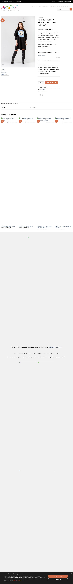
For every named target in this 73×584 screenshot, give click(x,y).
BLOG (58, 6)
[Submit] (71, 9)
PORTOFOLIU (45, 6)
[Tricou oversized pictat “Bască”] (9, 170)
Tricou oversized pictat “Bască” (8, 226)
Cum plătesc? (19, 357)
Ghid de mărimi (41, 55)
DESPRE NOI (53, 6)
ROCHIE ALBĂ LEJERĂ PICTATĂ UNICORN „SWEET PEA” (44, 227)
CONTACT (63, 6)
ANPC (41, 357)
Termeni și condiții (19, 353)
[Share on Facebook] (39, 95)
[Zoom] (3, 65)
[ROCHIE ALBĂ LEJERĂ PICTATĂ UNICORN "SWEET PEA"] (45, 170)
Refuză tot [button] (58, 579)
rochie (45, 91)
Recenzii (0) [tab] (15, 103)
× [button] (71, 573)
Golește (58, 57)
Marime (39, 59)
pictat (43, 91)
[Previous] (1, 174)
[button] (25, 582)
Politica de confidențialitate (31, 353)
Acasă (39, 17)
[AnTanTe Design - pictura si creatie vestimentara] (10, 8)
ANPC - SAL (47, 357)
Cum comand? (11, 357)
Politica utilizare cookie (45, 353)
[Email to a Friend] (41, 95)
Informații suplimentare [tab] (6, 103)
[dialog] (36, 578)
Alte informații (35, 357)
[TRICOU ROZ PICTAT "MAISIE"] (27, 170)
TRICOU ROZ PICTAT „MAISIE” (26, 226)
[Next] (72, 174)
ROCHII (44, 17)
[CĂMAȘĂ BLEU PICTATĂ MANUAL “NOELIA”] (63, 170)
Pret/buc (44, 73)
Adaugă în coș (51, 82)
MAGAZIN (38, 6)
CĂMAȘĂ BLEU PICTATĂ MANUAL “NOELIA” (63, 227)
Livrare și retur (55, 353)
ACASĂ (33, 6)
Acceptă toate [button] (58, 576)
